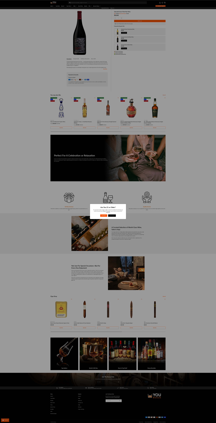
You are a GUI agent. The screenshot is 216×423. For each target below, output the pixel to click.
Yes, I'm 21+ (104, 215)
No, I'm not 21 (112, 215)
